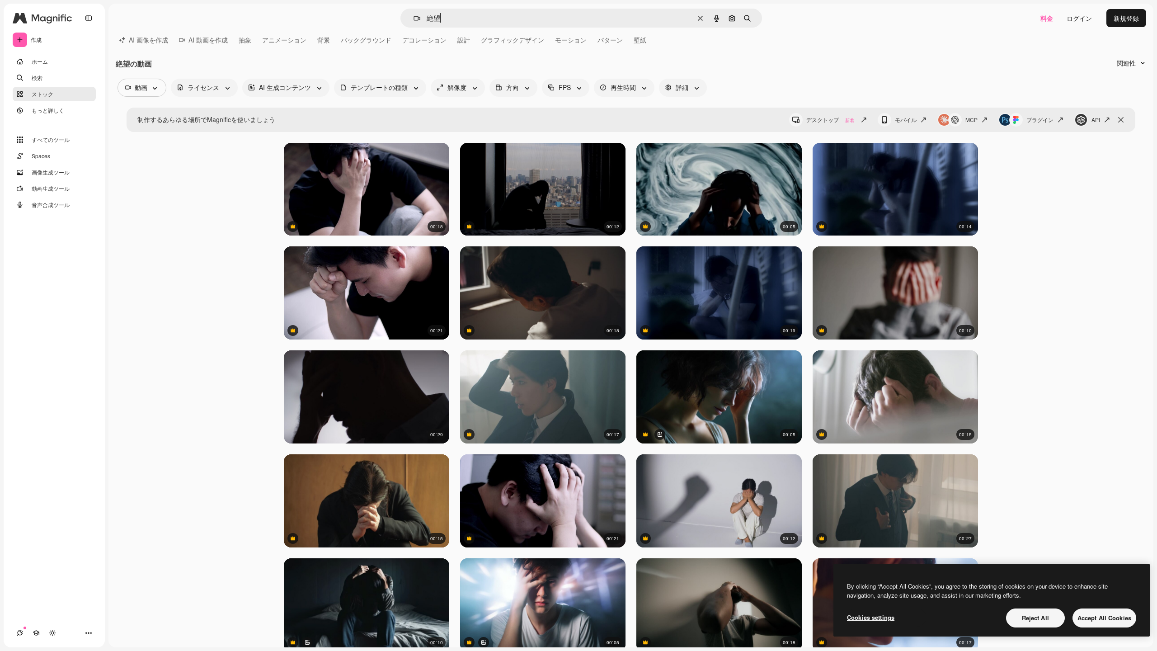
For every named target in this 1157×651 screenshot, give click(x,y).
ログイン (1079, 18)
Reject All (1035, 617)
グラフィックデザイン (512, 39)
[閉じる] (1120, 119)
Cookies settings (870, 617)
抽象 (245, 39)
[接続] (20, 633)
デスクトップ (830, 119)
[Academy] (36, 633)
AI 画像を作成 (148, 39)
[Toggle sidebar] (88, 18)
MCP (971, 119)
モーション (571, 39)
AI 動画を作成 (208, 39)
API (1095, 119)
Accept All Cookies (1104, 617)
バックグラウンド (366, 39)
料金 (1046, 18)
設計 (463, 39)
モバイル (906, 119)
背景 (323, 39)
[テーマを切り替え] (52, 633)
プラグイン (1040, 119)
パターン (610, 39)
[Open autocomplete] (413, 18)
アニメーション (284, 39)
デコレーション (424, 39)
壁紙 (640, 39)
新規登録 (1126, 18)
